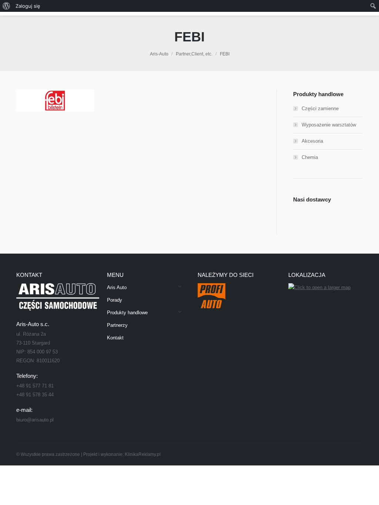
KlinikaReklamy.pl (143, 454)
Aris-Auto (159, 54)
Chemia (310, 157)
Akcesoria (312, 141)
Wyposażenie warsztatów (329, 125)
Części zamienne (320, 108)
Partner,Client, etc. (194, 54)
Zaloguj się (28, 6)
